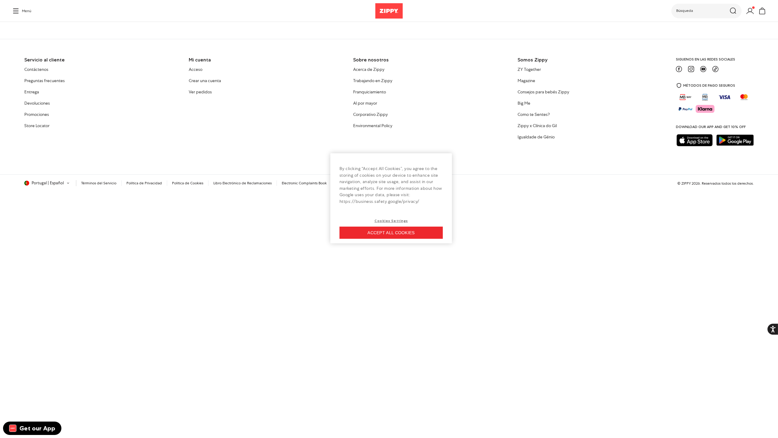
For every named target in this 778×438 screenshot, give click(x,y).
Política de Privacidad (144, 183)
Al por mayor (365, 103)
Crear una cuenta (205, 80)
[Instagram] (691, 69)
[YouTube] (703, 69)
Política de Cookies (187, 183)
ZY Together (529, 69)
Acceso (195, 69)
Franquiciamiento (369, 92)
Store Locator (37, 125)
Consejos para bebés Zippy (543, 92)
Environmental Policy (372, 125)
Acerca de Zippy (368, 69)
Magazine (526, 80)
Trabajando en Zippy (372, 80)
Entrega (31, 92)
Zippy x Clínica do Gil (537, 125)
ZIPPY (686, 183)
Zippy (17, 30)
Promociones (36, 114)
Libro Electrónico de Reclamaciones (242, 183)
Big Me (524, 103)
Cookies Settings (391, 221)
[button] (706, 11)
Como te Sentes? (534, 114)
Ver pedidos (200, 92)
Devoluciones (37, 103)
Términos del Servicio (98, 183)
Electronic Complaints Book (304, 183)
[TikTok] (715, 69)
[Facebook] (679, 69)
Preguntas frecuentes (44, 80)
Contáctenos (36, 69)
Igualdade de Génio (536, 137)
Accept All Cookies (391, 232)
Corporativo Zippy (370, 114)
